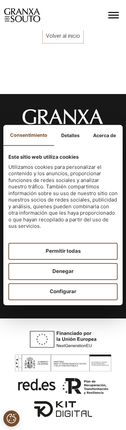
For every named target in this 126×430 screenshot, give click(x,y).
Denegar (63, 271)
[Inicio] (22, 15)
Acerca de (104, 135)
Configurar (63, 291)
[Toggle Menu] (113, 15)
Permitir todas (63, 251)
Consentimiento (28, 134)
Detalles (70, 135)
